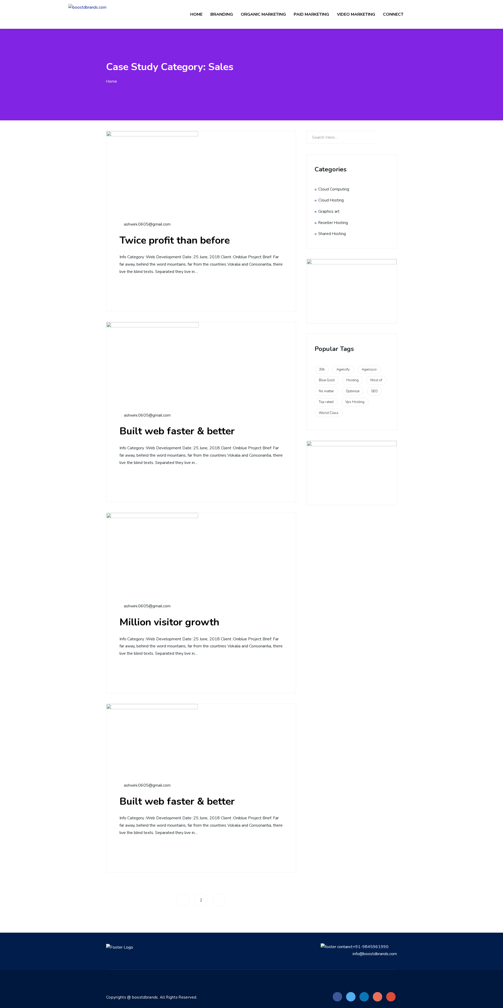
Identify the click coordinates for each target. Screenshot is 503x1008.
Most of (376, 380)
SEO (374, 391)
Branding (221, 14)
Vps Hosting (354, 402)
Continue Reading (150, 291)
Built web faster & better (177, 431)
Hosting (352, 380)
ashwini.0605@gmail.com (147, 224)
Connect (393, 14)
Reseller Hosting (333, 222)
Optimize (352, 391)
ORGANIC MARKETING (263, 14)
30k (322, 369)
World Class (328, 413)
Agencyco (369, 369)
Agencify (343, 369)
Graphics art (329, 211)
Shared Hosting (332, 233)
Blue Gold (327, 380)
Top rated (326, 402)
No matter (326, 391)
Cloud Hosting (331, 200)
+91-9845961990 (371, 947)
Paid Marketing (311, 14)
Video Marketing (356, 14)
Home (196, 14)
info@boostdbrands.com (375, 954)
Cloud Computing (333, 189)
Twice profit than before (174, 240)
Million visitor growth (169, 622)
